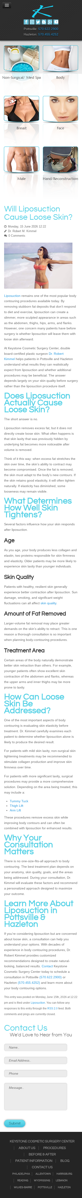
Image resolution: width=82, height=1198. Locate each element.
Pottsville (45, 1187)
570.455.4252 (48, 34)
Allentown (43, 1174)
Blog (64, 1161)
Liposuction (38, 1002)
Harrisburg (64, 1174)
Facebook (26, 21)
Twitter (38, 21)
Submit (14, 1123)
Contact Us (42, 1167)
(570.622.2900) (50, 977)
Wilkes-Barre (23, 1187)
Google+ (49, 21)
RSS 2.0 (52, 1008)
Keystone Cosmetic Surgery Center (42, 1141)
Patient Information (33, 1161)
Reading (22, 1180)
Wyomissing (42, 1180)
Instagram (32, 21)
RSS (43, 21)
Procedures (54, 1148)
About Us (27, 1148)
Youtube (55, 21)
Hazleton (64, 1187)
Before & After (42, 1154)
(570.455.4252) (29, 982)
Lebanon (61, 1180)
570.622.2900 (48, 29)
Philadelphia (21, 1174)
